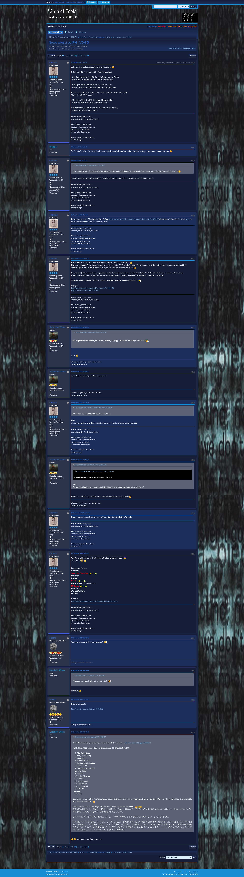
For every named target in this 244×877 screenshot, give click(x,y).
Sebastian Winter (57, 327)
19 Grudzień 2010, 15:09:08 (80, 638)
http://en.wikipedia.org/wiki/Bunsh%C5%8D (87, 709)
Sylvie (107, 37)
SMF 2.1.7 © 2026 (51, 872)
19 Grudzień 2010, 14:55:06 (80, 553)
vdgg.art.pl (162, 27)
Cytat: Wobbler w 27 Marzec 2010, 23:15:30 (90, 165)
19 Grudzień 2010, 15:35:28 (80, 670)
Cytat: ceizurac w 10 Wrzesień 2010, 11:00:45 (90, 465)
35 (86, 56)
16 (78, 56)
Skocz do (162, 857)
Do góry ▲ (195, 872)
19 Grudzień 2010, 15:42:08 (80, 732)
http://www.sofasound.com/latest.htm (85, 291)
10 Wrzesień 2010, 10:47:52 (80, 327)
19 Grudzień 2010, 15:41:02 (80, 699)
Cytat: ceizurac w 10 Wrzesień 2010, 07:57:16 (90, 332)
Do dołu (51, 55)
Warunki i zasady (185, 872)
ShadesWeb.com (63, 874)
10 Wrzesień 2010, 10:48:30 (80, 371)
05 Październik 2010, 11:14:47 (80, 513)
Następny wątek (189, 48)
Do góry (51, 847)
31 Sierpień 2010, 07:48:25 (79, 215)
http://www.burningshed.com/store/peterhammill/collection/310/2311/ (134, 219)
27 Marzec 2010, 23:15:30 (79, 147)
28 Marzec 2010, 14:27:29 (79, 160)
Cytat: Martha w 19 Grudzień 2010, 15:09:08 (90, 675)
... (67, 56)
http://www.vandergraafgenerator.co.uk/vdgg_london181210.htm (94, 601)
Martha (52, 638)
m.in (187, 219)
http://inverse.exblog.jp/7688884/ (137, 743)
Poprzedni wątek (174, 48)
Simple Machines (63, 872)
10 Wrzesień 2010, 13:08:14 (80, 459)
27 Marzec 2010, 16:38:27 (79, 62)
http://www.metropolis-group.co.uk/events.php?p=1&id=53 (92, 288)
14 (72, 56)
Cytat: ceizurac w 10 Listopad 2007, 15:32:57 (90, 737)
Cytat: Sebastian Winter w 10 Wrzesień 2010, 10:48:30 (93, 408)
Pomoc (176, 872)
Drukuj (193, 55)
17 (81, 56)
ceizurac (53, 62)
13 (69, 56)
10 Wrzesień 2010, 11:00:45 (80, 402)
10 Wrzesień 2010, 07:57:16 (80, 258)
